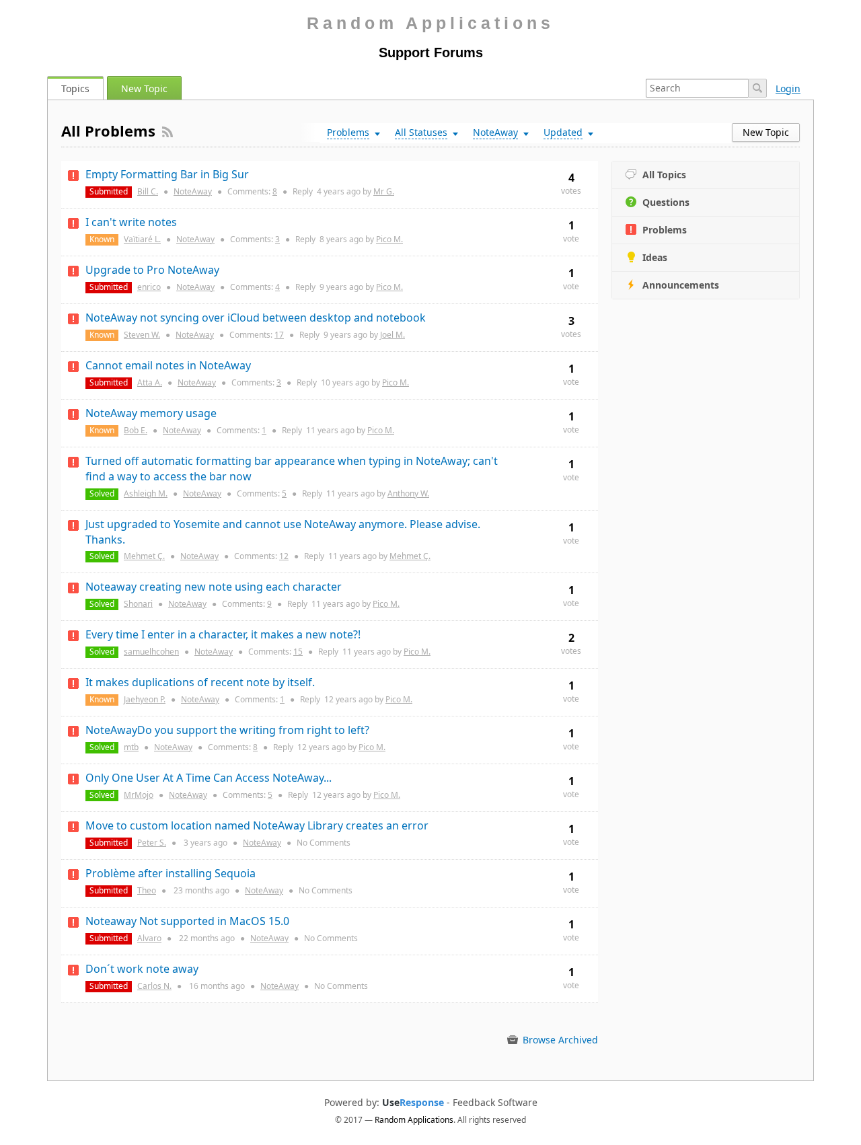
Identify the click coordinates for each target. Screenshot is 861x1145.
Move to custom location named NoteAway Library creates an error (256, 825)
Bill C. (147, 191)
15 (298, 651)
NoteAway (193, 191)
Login (788, 88)
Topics (75, 88)
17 (279, 334)
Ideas (654, 257)
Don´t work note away (141, 968)
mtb (131, 747)
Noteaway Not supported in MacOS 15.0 (187, 921)
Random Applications (430, 22)
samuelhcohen (151, 651)
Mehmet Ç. (144, 556)
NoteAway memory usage (151, 413)
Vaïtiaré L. (142, 239)
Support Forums (431, 52)
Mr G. (383, 191)
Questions (665, 202)
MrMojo (138, 795)
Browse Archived (559, 1039)
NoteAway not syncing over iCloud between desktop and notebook (255, 317)
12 (284, 556)
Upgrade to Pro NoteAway (152, 269)
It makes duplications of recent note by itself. (200, 682)
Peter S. (151, 842)
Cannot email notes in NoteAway (168, 365)
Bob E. (135, 430)
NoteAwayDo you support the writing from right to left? (227, 730)
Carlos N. (154, 986)
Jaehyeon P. (144, 699)
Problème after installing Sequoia (170, 873)
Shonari (138, 604)
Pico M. (389, 239)
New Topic (144, 88)
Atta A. (149, 382)
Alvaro (149, 938)
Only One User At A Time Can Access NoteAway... (208, 777)
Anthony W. (408, 493)
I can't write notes (131, 222)
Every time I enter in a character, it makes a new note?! (223, 634)
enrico (149, 287)
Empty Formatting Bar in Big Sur (167, 174)
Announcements (680, 285)
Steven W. (142, 334)
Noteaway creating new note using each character (213, 586)
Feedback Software (495, 1102)
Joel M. (392, 334)
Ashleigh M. (145, 493)
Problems (664, 229)
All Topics (664, 174)
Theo (146, 890)
